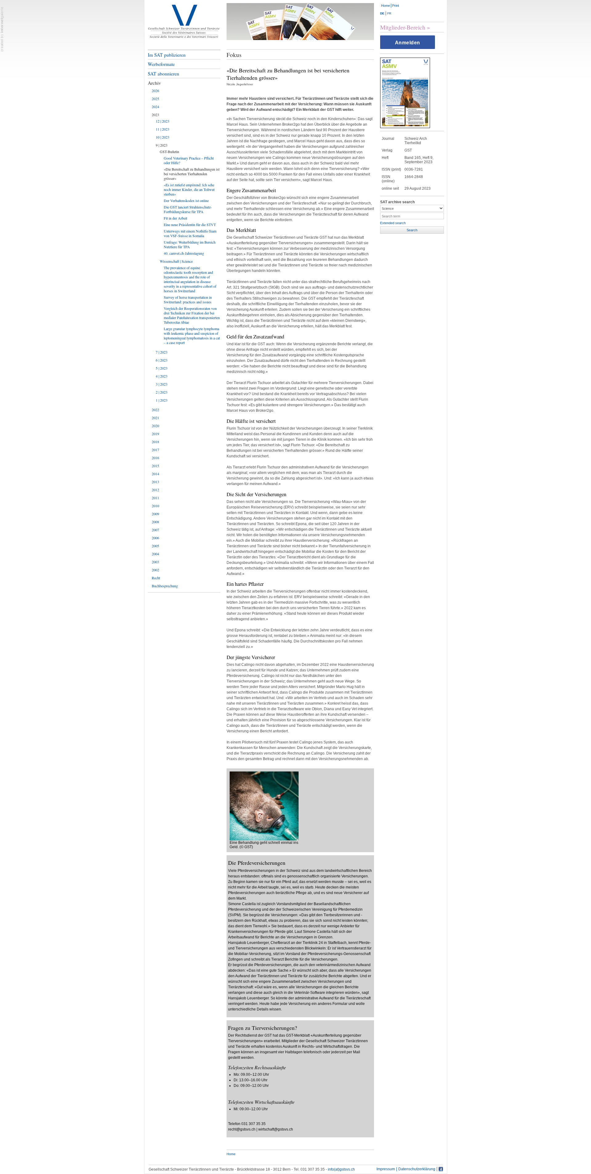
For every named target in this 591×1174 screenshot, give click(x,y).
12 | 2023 (162, 121)
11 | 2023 (162, 129)
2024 (155, 106)
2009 (155, 513)
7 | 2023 (161, 352)
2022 (155, 409)
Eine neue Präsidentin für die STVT (190, 224)
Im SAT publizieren (167, 55)
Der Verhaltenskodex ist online (186, 200)
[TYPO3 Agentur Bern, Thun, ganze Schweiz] (2, 29)
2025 (155, 98)
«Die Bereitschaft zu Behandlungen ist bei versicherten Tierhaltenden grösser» (191, 174)
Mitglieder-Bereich (402, 27)
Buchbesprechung (165, 585)
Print (395, 5)
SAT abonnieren (163, 74)
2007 (155, 529)
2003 (155, 561)
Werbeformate (161, 64)
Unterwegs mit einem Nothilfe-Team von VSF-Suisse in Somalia (190, 233)
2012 (155, 489)
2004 (155, 553)
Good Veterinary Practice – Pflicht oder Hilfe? (189, 160)
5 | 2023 (161, 368)
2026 (155, 90)
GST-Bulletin (169, 151)
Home (385, 5)
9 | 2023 (161, 145)
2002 (155, 569)
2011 (155, 497)
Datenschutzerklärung (416, 1169)
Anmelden (407, 42)
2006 (155, 537)
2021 (155, 417)
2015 (155, 465)
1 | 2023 (161, 400)
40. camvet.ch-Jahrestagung (184, 253)
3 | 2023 (161, 384)
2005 (155, 545)
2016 (155, 457)
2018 (155, 441)
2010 (155, 505)
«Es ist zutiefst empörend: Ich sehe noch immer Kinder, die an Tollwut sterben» (189, 189)
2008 (155, 521)
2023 (155, 114)
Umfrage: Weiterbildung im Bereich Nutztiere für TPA (189, 244)
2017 (155, 449)
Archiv (154, 83)
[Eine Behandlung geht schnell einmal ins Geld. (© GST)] (264, 806)
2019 (155, 433)
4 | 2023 (161, 376)
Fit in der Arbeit (175, 218)
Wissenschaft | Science (176, 261)
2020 (155, 425)
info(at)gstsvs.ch (341, 1169)
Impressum (385, 1169)
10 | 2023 (162, 137)
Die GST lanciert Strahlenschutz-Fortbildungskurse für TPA (188, 209)
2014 (155, 473)
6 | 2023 (161, 360)
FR (389, 13)
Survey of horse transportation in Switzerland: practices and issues (188, 299)
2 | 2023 (161, 392)
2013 (155, 481)
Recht (156, 577)
